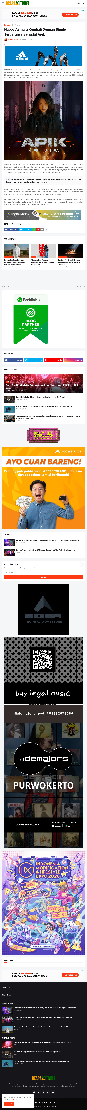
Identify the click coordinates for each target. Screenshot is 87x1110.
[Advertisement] (40, 277)
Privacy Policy (43, 1102)
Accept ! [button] (9, 1104)
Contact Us (54, 1102)
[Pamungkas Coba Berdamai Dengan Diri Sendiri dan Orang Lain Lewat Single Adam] (7, 1029)
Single (20, 224)
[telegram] (53, 1092)
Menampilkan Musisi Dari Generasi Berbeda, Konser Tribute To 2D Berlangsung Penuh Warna (47, 540)
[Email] (42, 229)
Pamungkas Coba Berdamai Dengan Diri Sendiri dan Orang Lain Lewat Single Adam (14, 262)
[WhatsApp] (34, 229)
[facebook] (34, 1092)
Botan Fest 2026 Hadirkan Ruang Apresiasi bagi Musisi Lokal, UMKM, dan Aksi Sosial (42, 1042)
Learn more (15, 1099)
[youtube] (43, 1092)
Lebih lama (80, 286)
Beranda (7, 25)
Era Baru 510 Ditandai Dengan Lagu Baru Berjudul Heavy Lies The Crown (69, 262)
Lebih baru (6, 286)
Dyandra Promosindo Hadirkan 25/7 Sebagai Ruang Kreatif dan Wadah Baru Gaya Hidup (45, 550)
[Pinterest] (38, 229)
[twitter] (39, 1092)
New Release (16, 25)
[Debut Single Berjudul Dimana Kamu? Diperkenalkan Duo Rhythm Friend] (9, 399)
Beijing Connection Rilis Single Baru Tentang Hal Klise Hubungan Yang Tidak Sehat (44, 406)
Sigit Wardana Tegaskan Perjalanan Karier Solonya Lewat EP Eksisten (42, 262)
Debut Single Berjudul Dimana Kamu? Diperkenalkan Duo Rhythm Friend (40, 397)
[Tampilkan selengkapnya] (46, 229)
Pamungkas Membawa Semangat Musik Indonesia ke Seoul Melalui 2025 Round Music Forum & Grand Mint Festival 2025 (48, 417)
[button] (3, 3)
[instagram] (48, 1092)
